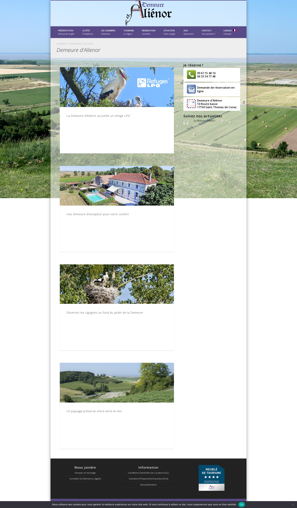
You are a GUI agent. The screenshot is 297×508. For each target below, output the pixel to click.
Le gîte (88, 32)
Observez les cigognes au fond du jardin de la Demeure (105, 312)
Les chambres (108, 32)
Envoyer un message (85, 472)
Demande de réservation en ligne (216, 89)
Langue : (228, 32)
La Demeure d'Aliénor (204, 120)
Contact (208, 32)
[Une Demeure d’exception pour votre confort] (117, 186)
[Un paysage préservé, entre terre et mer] (117, 382)
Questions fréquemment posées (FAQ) (148, 478)
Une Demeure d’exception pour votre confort (98, 214)
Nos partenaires (148, 484)
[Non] (292, 504)
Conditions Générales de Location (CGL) (148, 472)
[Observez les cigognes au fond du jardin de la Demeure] (117, 284)
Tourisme (129, 32)
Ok (241, 504)
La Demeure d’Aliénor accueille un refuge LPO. (99, 116)
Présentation (66, 32)
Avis (189, 32)
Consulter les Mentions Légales (85, 478)
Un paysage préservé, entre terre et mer (94, 411)
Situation (169, 32)
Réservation (148, 32)
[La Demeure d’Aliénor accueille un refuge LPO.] (117, 87)
